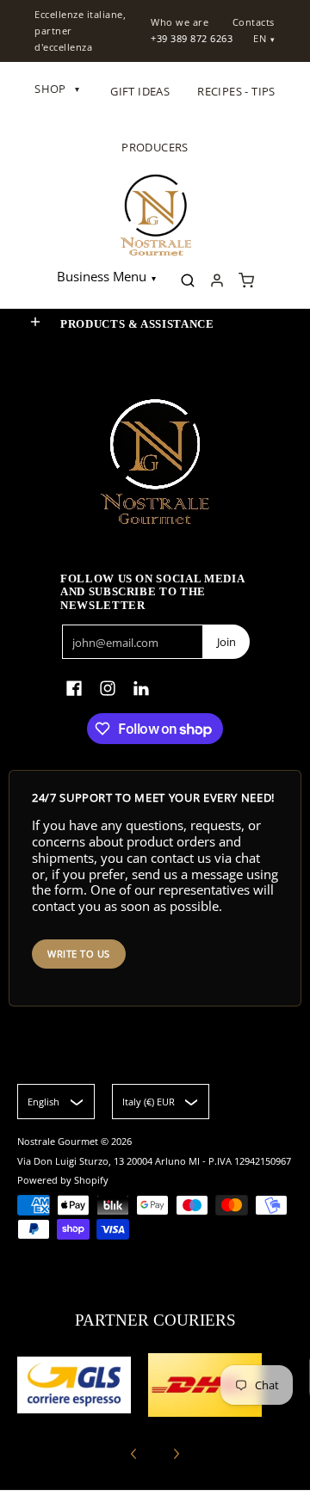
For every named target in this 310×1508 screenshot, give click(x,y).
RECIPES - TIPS (236, 91)
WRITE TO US (78, 953)
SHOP (56, 88)
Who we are (179, 21)
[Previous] (134, 1454)
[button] (35, 322)
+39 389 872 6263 (191, 38)
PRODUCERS (155, 147)
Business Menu (101, 276)
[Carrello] (246, 280)
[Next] (176, 1454)
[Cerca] (187, 280)
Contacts (253, 21)
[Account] (217, 280)
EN (259, 38)
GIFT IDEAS (140, 91)
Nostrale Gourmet (59, 1141)
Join (226, 641)
